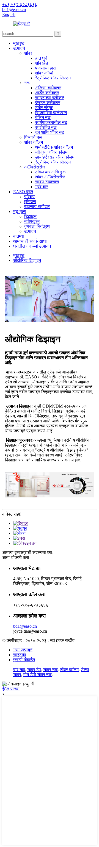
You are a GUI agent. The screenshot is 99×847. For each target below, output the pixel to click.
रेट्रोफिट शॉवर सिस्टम (53, 78)
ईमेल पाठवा (11, 689)
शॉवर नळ (50, 669)
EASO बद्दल (23, 191)
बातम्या (18, 236)
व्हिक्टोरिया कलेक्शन (51, 112)
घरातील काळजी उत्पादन (32, 246)
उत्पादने (19, 48)
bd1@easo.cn (25, 626)
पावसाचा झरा (45, 68)
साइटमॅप (19, 654)
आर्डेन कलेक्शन (47, 92)
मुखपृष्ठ (18, 43)
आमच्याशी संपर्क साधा (30, 241)
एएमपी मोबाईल (24, 659)
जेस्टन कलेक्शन (47, 102)
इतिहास (30, 201)
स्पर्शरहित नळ (46, 127)
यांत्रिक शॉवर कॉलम (51, 152)
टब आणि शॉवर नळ (49, 132)
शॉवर (28, 53)
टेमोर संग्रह (44, 107)
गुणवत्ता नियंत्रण (37, 226)
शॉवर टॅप (34, 669)
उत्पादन (30, 231)
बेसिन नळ (43, 117)
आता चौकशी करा (15, 557)
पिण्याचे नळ (33, 137)
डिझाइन (30, 216)
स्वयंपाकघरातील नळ (51, 122)
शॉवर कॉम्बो (44, 73)
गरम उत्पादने (22, 649)
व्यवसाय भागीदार (37, 206)
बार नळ (19, 669)
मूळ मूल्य (19, 211)
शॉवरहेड (41, 63)
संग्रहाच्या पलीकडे (49, 97)
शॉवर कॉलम (33, 142)
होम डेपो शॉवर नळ (37, 674)
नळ (27, 83)
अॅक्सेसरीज (34, 167)
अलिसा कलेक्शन (48, 87)
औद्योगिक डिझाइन (27, 260)
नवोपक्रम (32, 221)
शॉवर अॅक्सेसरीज (50, 177)
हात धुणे (41, 58)
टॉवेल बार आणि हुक (50, 172)
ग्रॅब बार (41, 186)
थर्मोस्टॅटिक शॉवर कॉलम (54, 147)
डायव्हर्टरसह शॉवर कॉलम (54, 157)
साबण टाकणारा (47, 181)
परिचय (29, 196)
